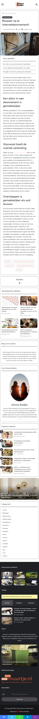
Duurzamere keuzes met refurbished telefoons (9, 331)
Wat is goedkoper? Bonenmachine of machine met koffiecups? (28, 332)
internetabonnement (25, 266)
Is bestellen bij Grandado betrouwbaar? (22, 442)
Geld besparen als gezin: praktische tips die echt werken (9, 309)
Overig (5, 537)
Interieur (5, 528)
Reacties (31, 603)
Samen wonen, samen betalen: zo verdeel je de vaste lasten (25, 619)
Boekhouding (7, 519)
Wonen (5, 556)
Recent (7, 603)
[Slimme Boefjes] (19, 4)
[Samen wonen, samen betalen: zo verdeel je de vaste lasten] (7, 620)
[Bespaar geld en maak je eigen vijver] (32, 575)
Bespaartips (12, 13)
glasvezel (9, 266)
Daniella (19, 279)
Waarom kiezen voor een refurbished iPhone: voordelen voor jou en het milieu (28, 310)
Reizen (5, 540)
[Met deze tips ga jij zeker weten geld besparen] (7, 452)
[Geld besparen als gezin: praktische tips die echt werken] (10, 301)
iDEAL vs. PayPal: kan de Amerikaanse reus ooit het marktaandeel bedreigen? (22, 469)
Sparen (5, 546)
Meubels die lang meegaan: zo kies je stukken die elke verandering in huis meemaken (25, 610)
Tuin (4, 553)
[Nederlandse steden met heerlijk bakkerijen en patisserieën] (7, 461)
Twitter (4, 590)
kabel (20, 270)
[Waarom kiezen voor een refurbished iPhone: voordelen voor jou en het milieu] (28, 301)
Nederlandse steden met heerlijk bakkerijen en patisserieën (24, 459)
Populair (19, 603)
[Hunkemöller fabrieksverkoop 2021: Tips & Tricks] (7, 435)
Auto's (5, 510)
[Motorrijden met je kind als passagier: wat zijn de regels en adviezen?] (19, 582)
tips (4, 550)
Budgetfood (6, 522)
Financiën (6, 525)
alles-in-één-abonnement (24, 261)
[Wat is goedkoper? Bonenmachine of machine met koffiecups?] (28, 323)
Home (5, 13)
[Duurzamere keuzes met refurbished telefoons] (10, 323)
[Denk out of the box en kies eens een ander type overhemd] (7, 575)
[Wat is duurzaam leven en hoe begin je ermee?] (19, 575)
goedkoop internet (20, 152)
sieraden (5, 543)
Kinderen (5, 531)
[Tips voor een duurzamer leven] (7, 582)
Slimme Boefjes (24, 711)
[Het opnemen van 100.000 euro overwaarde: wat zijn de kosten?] (32, 582)
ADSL (8, 261)
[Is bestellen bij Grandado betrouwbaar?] (7, 443)
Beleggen (6, 513)
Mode (4, 534)
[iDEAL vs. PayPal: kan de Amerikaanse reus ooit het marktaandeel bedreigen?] (7, 470)
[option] (19, 489)
